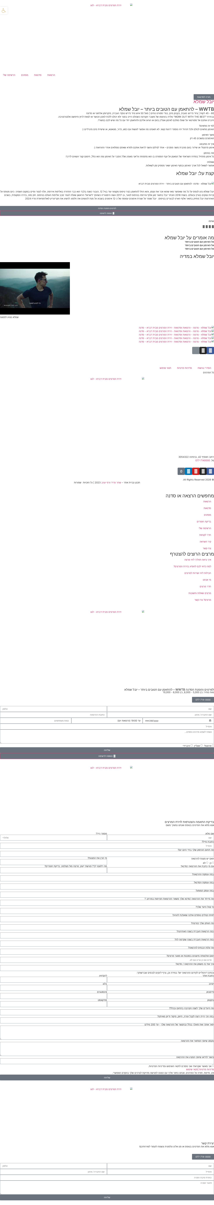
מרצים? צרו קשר (202, 599)
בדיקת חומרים (204, 521)
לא (204, 863)
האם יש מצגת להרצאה (202, 858)
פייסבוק (210, 992)
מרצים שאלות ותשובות (200, 593)
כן (210, 863)
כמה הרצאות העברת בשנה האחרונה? (195, 931)
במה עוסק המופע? (205, 890)
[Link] (195, 350)
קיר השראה (205, 541)
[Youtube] (195, 471)
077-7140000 (202, 460)
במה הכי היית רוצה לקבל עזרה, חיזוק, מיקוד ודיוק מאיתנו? (185, 1016)
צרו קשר (207, 548)
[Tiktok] (181, 471)
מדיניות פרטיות (184, 367)
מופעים (24, 75)
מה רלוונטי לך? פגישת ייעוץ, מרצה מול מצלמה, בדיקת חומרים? (76, 866)
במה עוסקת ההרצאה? (203, 874)
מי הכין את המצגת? (97, 858)
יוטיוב (211, 984)
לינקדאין (103, 975)
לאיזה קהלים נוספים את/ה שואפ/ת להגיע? (193, 915)
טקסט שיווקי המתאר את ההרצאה (197, 1041)
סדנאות (37, 75)
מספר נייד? (101, 833)
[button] (213, 226)
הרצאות (51, 75)
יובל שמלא (203, 101)
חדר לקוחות (205, 534)
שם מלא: (209, 833)
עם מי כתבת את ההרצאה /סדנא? (197, 866)
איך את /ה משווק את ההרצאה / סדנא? (195, 964)
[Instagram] (203, 350)
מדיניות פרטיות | (206, 1069)
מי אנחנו (207, 579)
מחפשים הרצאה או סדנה (190, 496)
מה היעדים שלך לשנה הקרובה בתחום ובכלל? (191, 1008)
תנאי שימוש (165, 367)
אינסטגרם (102, 992)
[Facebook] (210, 350)
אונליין (197, 745)
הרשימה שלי (9, 75)
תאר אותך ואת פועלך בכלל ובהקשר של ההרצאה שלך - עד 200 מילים (179, 1024)
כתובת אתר (208, 975)
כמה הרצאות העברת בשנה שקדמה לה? (194, 939)
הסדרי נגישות (204, 367)
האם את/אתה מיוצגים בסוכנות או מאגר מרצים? (190, 956)
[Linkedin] (188, 471)
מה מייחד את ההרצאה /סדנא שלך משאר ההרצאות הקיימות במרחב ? (179, 899)
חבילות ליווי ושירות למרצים (197, 573)
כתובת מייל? (208, 842)
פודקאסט (102, 1000)
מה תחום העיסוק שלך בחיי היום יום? (196, 850)
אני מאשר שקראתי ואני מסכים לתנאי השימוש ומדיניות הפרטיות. (179, 1066)
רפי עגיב (105, 482)
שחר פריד (116, 482)
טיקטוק (210, 1000)
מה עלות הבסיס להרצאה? (201, 948)
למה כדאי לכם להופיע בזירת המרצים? (192, 566)
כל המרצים (208, 372)
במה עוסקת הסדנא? (204, 882)
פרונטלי (207, 745)
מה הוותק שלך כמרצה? (202, 923)
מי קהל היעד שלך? (205, 907)
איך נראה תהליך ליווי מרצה (197, 559)
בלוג (105, 984)
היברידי (186, 745)
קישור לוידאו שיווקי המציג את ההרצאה (195, 1057)
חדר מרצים (205, 586)
